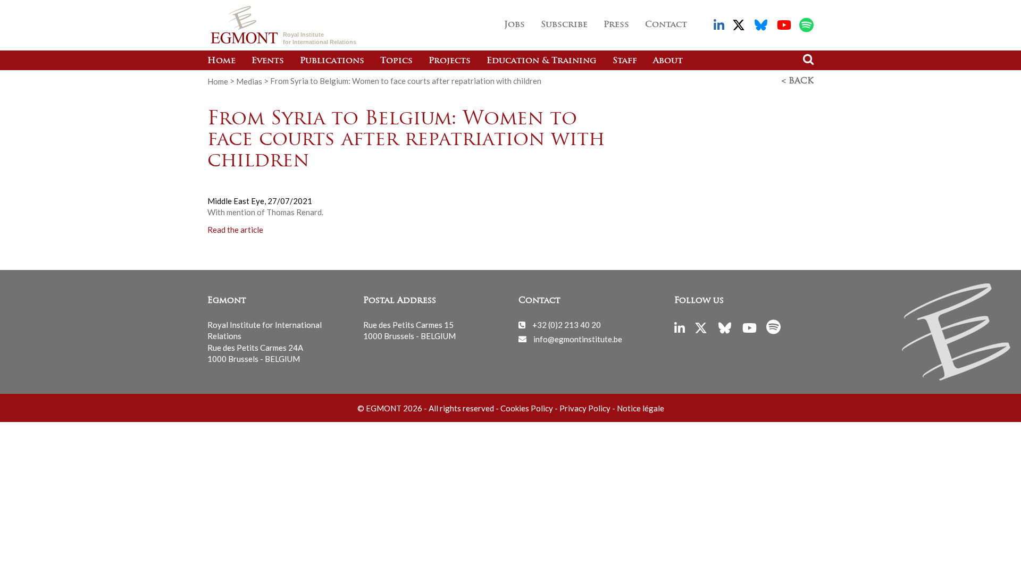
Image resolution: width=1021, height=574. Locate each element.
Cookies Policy (526, 408)
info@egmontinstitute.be (577, 338)
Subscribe (564, 25)
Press (616, 25)
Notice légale (640, 408)
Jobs (514, 25)
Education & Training (542, 61)
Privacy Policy (584, 408)
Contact (666, 25)
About (668, 61)
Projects (450, 61)
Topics (396, 61)
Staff (625, 61)
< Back (798, 81)
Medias (249, 81)
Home (221, 61)
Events (268, 61)
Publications (332, 61)
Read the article (235, 229)
